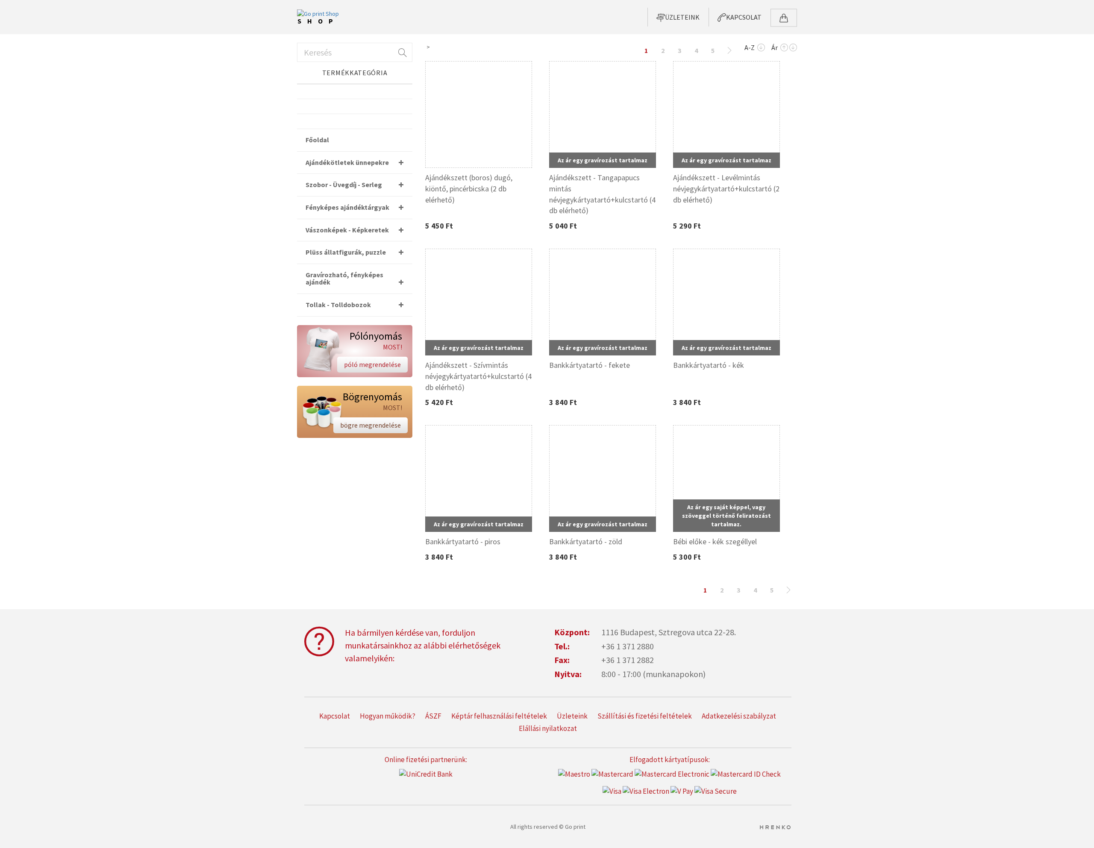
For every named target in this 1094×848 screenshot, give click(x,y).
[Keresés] (401, 52)
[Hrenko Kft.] (775, 826)
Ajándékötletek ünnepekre (347, 162)
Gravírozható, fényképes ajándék (344, 278)
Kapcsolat (334, 716)
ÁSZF (433, 716)
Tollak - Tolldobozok (338, 304)
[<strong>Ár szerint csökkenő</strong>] (793, 48)
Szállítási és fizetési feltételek (644, 716)
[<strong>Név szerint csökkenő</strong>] (761, 48)
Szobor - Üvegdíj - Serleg (344, 184)
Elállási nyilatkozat (548, 728)
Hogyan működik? (387, 716)
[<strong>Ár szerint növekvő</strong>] (784, 48)
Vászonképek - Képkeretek (347, 230)
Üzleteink (572, 716)
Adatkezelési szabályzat (739, 716)
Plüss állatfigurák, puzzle (346, 252)
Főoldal (317, 139)
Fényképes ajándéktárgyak (347, 207)
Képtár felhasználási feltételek (499, 716)
